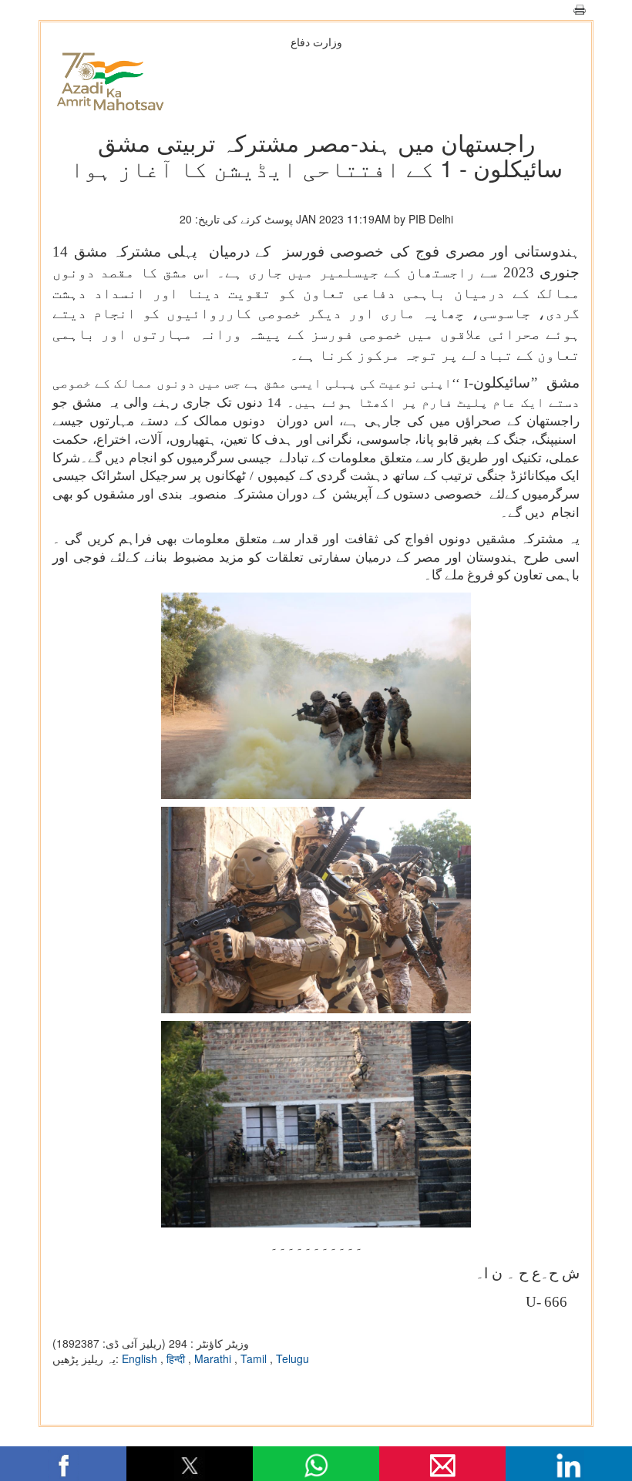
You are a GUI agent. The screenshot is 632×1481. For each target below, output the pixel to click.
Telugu (292, 1358)
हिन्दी (177, 1358)
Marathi (214, 1358)
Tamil (255, 1358)
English (141, 1358)
